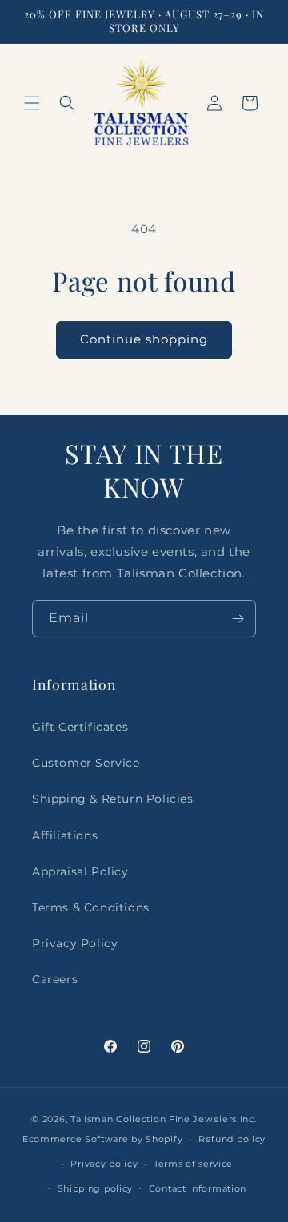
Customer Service (86, 763)
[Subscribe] (237, 618)
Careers (55, 979)
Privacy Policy (75, 943)
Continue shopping (144, 339)
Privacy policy (104, 1163)
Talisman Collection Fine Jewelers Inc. (163, 1119)
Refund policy (232, 1139)
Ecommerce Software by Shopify (102, 1139)
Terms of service (193, 1163)
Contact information (197, 1188)
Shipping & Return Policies (113, 799)
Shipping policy (96, 1188)
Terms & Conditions (91, 907)
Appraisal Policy (80, 871)
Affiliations (65, 835)
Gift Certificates (80, 727)
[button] (32, 103)
